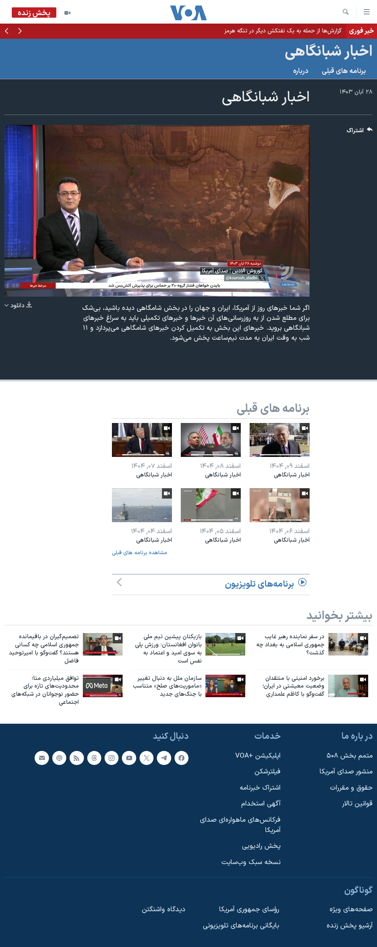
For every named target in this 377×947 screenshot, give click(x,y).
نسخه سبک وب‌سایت (251, 862)
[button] (20, 32)
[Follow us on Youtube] (129, 758)
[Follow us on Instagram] (112, 758)
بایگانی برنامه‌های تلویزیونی (241, 926)
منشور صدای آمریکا (346, 772)
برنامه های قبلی (344, 71)
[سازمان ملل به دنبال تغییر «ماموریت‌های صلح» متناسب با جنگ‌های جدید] (225, 686)
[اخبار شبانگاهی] (280, 440)
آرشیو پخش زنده (350, 926)
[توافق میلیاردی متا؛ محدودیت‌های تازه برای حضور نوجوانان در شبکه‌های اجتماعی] (103, 686)
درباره (301, 71)
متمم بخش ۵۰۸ (350, 756)
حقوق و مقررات (351, 788)
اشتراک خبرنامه (260, 788)
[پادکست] (59, 758)
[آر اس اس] (77, 758)
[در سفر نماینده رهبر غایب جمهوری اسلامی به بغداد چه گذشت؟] (348, 644)
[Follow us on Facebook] (181, 758)
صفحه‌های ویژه (351, 910)
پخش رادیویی (261, 846)
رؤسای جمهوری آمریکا (249, 910)
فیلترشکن (267, 772)
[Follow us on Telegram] (164, 758)
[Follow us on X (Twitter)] (147, 758)
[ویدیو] (67, 12)
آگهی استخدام (261, 804)
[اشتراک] (42, 758)
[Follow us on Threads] (94, 758)
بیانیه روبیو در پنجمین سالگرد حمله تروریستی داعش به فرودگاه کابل (259, 31)
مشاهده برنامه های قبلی (139, 553)
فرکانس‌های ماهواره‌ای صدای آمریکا (240, 825)
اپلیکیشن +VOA (258, 756)
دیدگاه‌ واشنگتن (163, 910)
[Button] (359, 132)
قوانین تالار (357, 804)
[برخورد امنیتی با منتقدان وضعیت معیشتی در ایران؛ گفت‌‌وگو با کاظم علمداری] (348, 686)
